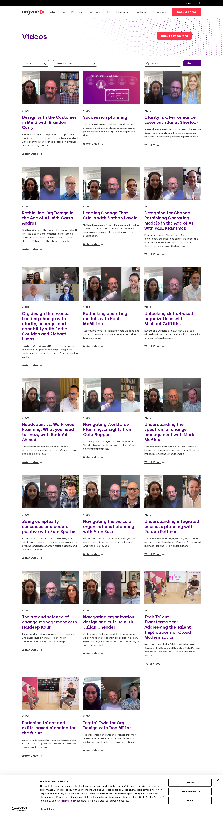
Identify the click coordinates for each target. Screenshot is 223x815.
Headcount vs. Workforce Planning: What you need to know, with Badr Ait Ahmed (48, 432)
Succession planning (105, 117)
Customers (122, 12)
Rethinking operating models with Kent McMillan (105, 318)
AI (108, 12)
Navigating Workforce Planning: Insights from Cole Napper (107, 429)
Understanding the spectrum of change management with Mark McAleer (169, 432)
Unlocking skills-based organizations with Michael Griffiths (168, 318)
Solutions (95, 12)
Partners (141, 12)
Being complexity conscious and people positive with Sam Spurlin (48, 526)
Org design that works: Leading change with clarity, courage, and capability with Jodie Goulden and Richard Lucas (45, 326)
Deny (190, 800)
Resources (159, 12)
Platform (77, 12)
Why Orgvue (57, 12)
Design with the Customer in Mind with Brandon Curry (49, 122)
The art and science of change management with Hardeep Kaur (49, 622)
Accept (190, 782)
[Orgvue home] (33, 12)
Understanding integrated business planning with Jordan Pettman (171, 526)
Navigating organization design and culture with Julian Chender (108, 622)
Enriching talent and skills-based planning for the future (49, 727)
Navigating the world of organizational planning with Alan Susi (108, 526)
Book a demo (186, 12)
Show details (47, 809)
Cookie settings (188, 791)
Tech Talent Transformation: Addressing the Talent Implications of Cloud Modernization (167, 627)
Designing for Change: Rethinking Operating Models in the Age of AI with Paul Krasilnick (168, 220)
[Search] (199, 3)
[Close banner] (218, 780)
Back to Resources (174, 36)
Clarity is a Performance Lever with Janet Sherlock (171, 120)
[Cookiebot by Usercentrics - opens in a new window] (19, 809)
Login (189, 2)
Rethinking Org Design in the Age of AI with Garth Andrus (48, 218)
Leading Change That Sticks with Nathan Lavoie (110, 215)
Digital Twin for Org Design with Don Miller (107, 725)
